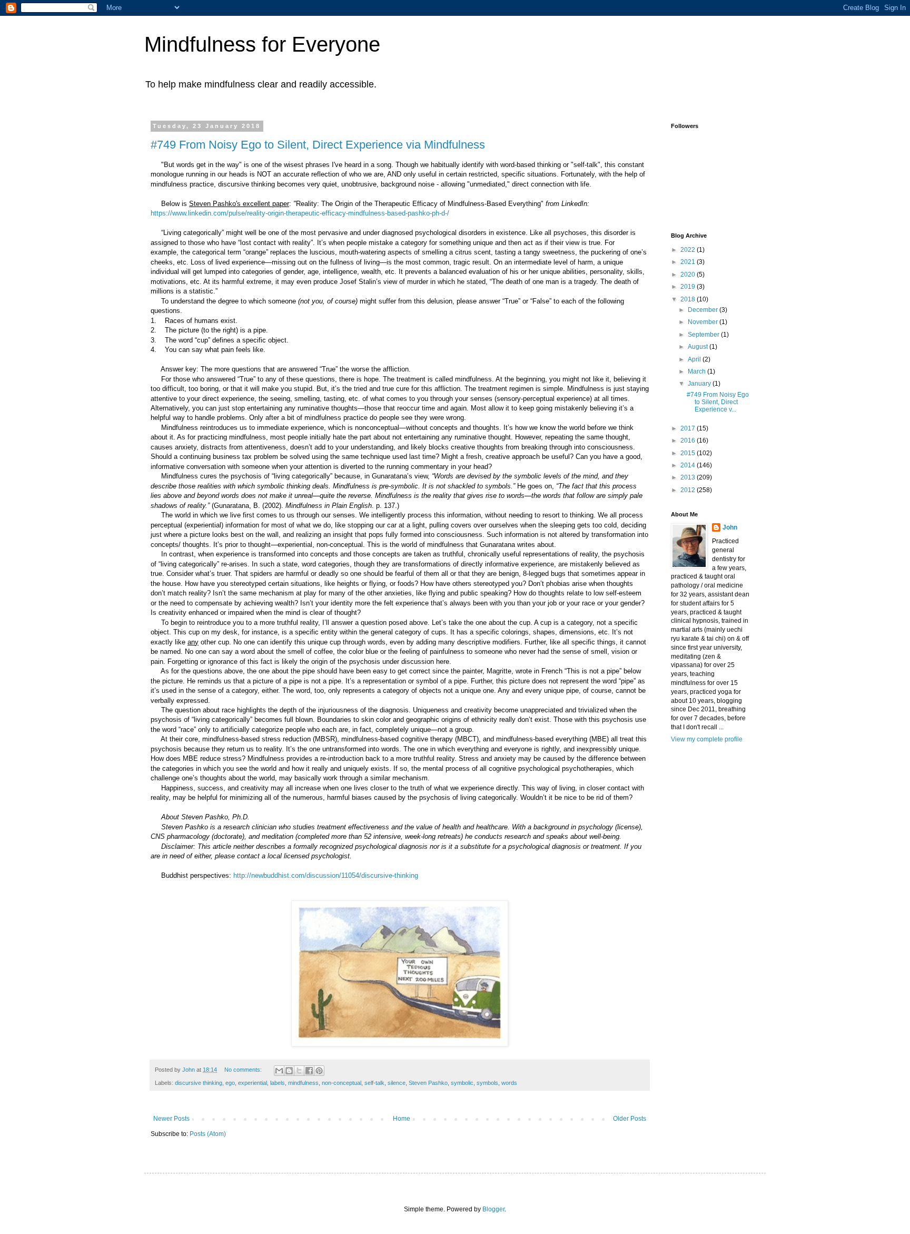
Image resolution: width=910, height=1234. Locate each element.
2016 (688, 440)
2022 (688, 249)
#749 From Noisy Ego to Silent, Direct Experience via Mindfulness (318, 144)
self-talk (374, 1083)
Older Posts (629, 1118)
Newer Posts (171, 1118)
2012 (688, 490)
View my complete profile (707, 739)
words (509, 1083)
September (704, 334)
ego (230, 1083)
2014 (688, 465)
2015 (688, 453)
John (730, 527)
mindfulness (303, 1083)
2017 (688, 428)
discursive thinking (198, 1083)
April (695, 359)
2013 (688, 477)
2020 (688, 274)
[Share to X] (299, 1070)
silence (396, 1083)
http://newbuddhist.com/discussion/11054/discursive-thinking (325, 875)
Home (401, 1118)
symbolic (462, 1083)
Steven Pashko (428, 1083)
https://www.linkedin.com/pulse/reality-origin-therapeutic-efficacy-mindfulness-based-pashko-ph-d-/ (300, 213)
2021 (688, 262)
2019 (688, 286)
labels (277, 1083)
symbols (487, 1083)
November (703, 322)
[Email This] (279, 1070)
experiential (252, 1083)
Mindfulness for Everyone (262, 44)
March (697, 371)
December (703, 310)
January (700, 383)
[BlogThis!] (289, 1070)
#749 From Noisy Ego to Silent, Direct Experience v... (718, 402)
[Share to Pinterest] (319, 1070)
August (698, 346)
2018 (688, 299)
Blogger (493, 1209)
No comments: (243, 1069)
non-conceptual (341, 1083)
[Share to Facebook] (309, 1070)
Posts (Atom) (208, 1134)
